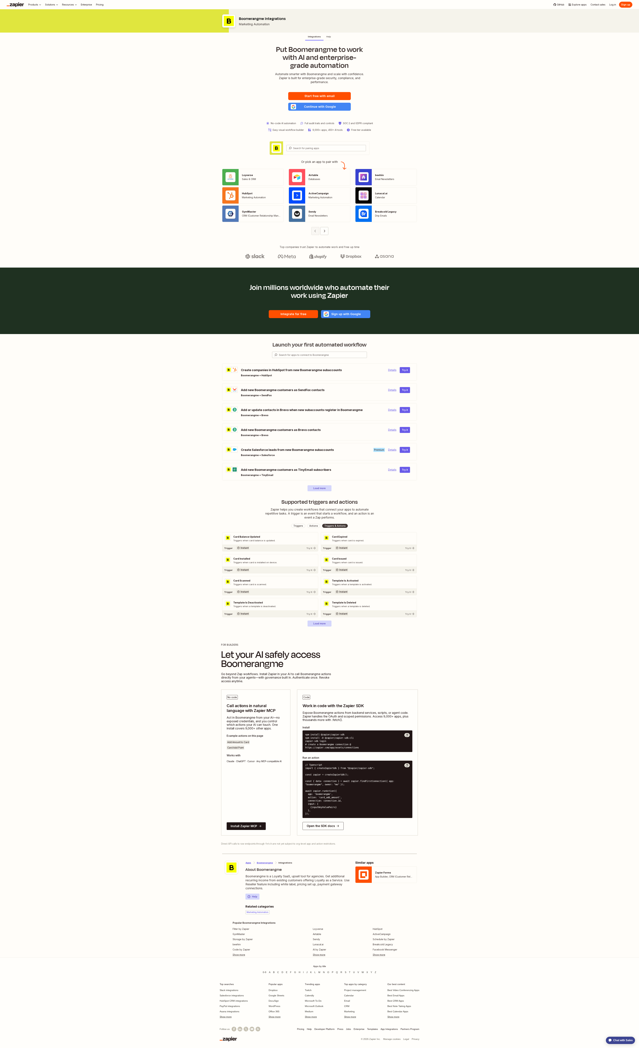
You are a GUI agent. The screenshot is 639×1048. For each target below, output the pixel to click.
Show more (226, 1016)
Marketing (349, 1011)
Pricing (300, 1029)
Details (392, 370)
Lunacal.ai (318, 944)
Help (254, 896)
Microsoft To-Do (313, 1000)
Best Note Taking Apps (399, 1006)
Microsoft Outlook (314, 1006)
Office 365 (274, 1011)
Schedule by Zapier (384, 939)
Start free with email (320, 96)
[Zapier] (15, 4)
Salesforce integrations (232, 995)
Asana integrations (229, 1011)
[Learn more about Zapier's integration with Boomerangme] (231, 867)
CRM (346, 1006)
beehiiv (237, 944)
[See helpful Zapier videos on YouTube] (252, 1029)
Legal (406, 1039)
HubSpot (377, 929)
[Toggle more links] (254, 954)
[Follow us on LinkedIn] (240, 1029)
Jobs (348, 1029)
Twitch (308, 990)
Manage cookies (392, 1039)
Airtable (317, 934)
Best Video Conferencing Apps (403, 990)
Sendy (316, 939)
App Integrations (389, 1029)
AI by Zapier (319, 949)
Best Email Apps (395, 995)
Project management (355, 990)
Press (340, 1029)
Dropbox (273, 990)
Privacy (415, 1039)
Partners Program (410, 1029)
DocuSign (274, 1000)
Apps (248, 862)
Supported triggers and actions (319, 502)
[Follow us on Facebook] (234, 1029)
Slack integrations (229, 990)
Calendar (349, 995)
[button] (319, 107)
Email (347, 1000)
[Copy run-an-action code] (407, 765)
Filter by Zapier (241, 929)
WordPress (274, 1006)
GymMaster (239, 934)
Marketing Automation (254, 24)
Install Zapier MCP (244, 826)
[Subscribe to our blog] (258, 1029)
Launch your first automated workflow (320, 345)
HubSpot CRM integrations (234, 1000)
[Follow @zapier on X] (246, 1029)
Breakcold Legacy (383, 944)
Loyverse (318, 929)
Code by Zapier (241, 949)
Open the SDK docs (321, 826)
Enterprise (359, 1029)
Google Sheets (276, 995)
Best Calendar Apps (397, 1011)
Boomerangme (265, 862)
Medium (309, 1011)
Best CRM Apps (395, 1000)
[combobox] (326, 148)
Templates (372, 1029)
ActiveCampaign (382, 934)
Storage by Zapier (243, 939)
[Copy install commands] (407, 735)
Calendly (309, 995)
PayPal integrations (230, 1006)
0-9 (264, 972)
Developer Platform (324, 1029)
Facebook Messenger (385, 949)
